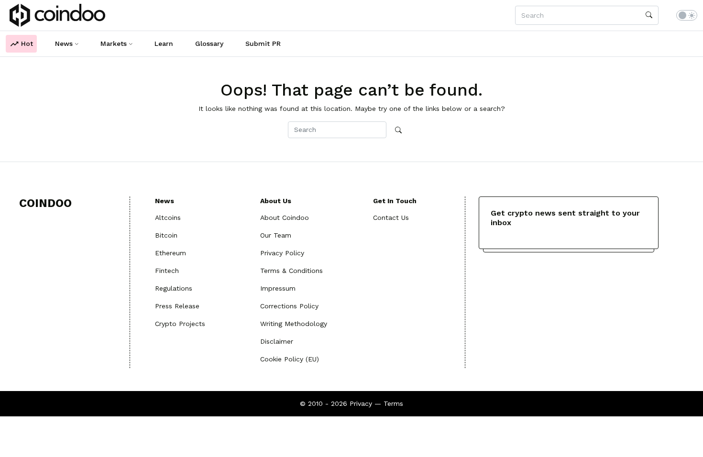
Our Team (275, 235)
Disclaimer (276, 341)
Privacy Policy (282, 253)
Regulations (173, 288)
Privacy (361, 403)
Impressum (278, 288)
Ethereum (170, 253)
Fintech (167, 270)
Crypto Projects (180, 323)
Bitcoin (166, 235)
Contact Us (391, 217)
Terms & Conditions (291, 270)
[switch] (686, 15)
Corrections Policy (289, 306)
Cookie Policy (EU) (289, 359)
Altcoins (168, 217)
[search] (649, 15)
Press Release (177, 306)
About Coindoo (284, 217)
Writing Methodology (293, 323)
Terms (393, 403)
